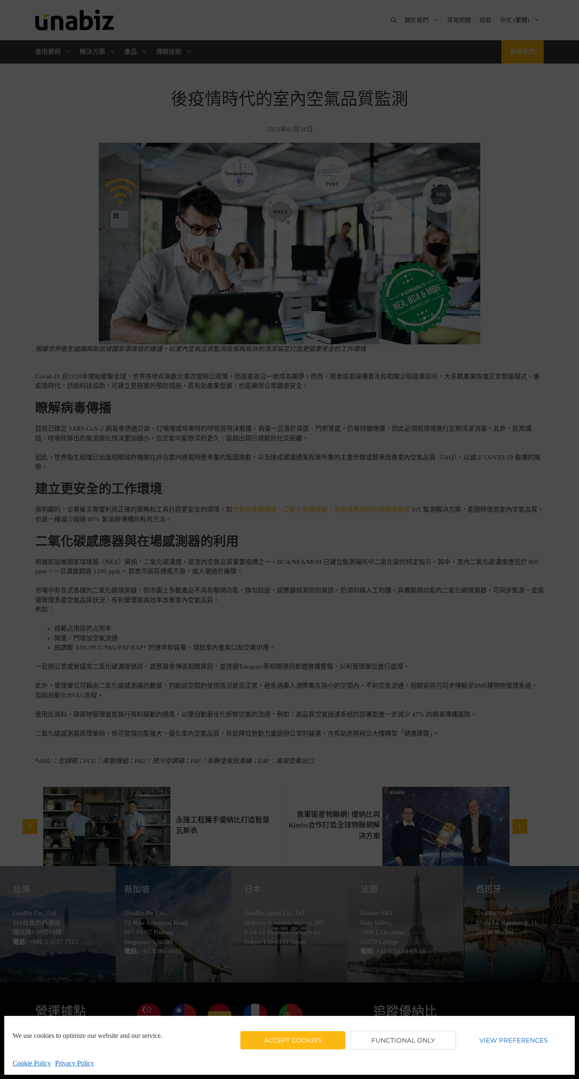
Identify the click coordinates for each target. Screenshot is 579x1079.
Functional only (403, 1040)
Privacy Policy (74, 1063)
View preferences (513, 1040)
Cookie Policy (32, 1063)
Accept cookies (293, 1040)
